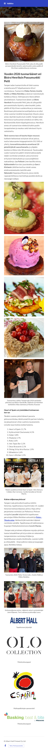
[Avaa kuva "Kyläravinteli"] (24, 255)
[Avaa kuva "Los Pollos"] (24, 208)
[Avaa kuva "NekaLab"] (24, 337)
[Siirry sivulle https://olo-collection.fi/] (24, 646)
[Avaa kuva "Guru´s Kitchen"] (24, 296)
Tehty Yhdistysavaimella (16, 745)
